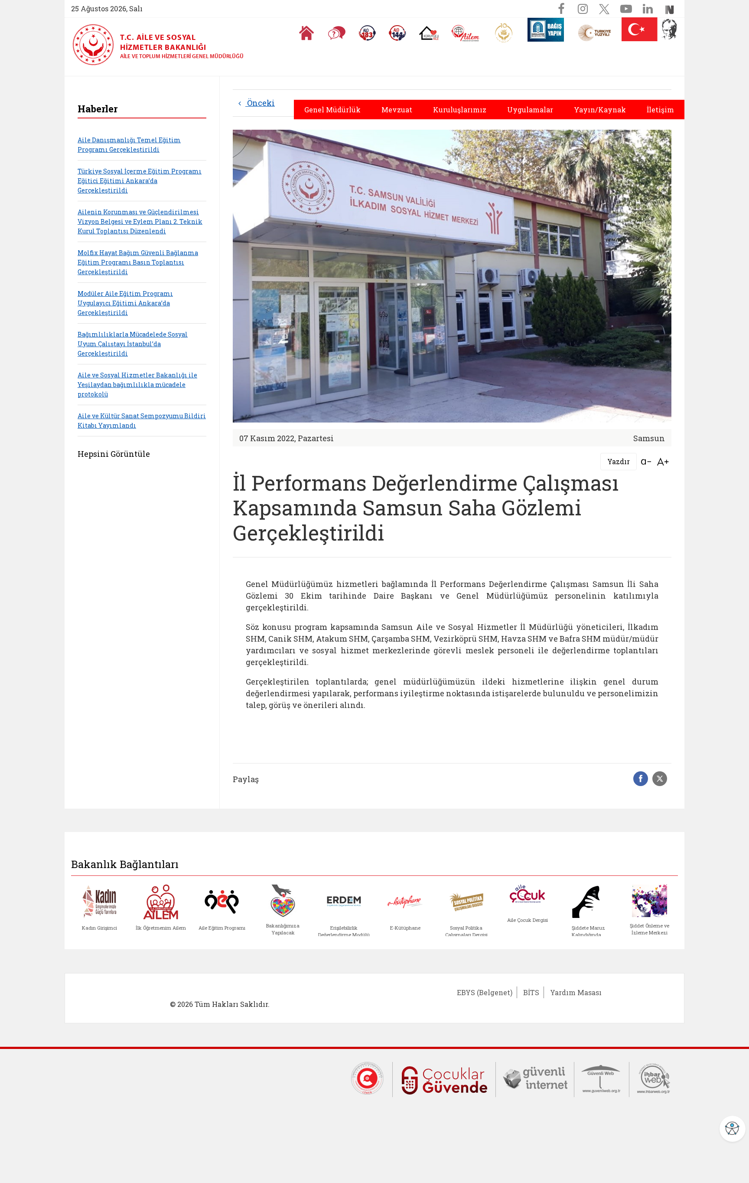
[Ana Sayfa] (306, 33)
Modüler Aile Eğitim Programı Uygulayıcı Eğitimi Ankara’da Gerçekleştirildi (125, 303)
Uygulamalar (530, 109)
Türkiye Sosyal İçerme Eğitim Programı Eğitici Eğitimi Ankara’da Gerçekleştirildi (140, 180)
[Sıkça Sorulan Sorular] (336, 33)
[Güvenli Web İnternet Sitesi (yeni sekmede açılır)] (601, 1077)
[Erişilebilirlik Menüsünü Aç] (733, 1129)
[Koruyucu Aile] (429, 33)
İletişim (660, 109)
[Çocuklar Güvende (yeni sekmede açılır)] (444, 1079)
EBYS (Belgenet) (484, 992)
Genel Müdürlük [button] (332, 109)
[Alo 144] (397, 33)
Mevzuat (396, 109)
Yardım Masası (576, 992)
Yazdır (618, 461)
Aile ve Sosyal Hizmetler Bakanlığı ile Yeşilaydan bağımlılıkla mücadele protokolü (137, 384)
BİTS (531, 992)
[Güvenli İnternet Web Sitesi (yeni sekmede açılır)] (534, 1077)
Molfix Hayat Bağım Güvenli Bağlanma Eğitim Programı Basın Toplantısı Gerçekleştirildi (138, 262)
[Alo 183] (367, 33)
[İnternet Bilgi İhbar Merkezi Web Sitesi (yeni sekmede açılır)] (653, 1077)
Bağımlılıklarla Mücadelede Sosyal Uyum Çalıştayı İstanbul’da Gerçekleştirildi (133, 343)
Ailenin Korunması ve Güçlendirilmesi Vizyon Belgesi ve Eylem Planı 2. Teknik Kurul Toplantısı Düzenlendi (140, 221)
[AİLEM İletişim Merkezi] (466, 33)
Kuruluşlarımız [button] (459, 109)
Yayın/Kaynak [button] (600, 109)
